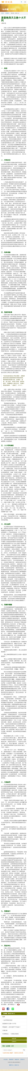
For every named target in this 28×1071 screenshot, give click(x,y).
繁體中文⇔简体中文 (14, 1065)
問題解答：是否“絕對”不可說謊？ (11, 1027)
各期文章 (14, 1038)
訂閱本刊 (14, 1041)
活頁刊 (7, 13)
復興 (3, 1016)
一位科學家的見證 (7, 1020)
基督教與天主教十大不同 (9, 1023)
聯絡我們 (11, 1059)
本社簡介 (6, 1059)
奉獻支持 (17, 1059)
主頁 (2, 13)
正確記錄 (4, 1030)
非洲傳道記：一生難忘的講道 (10, 1033)
